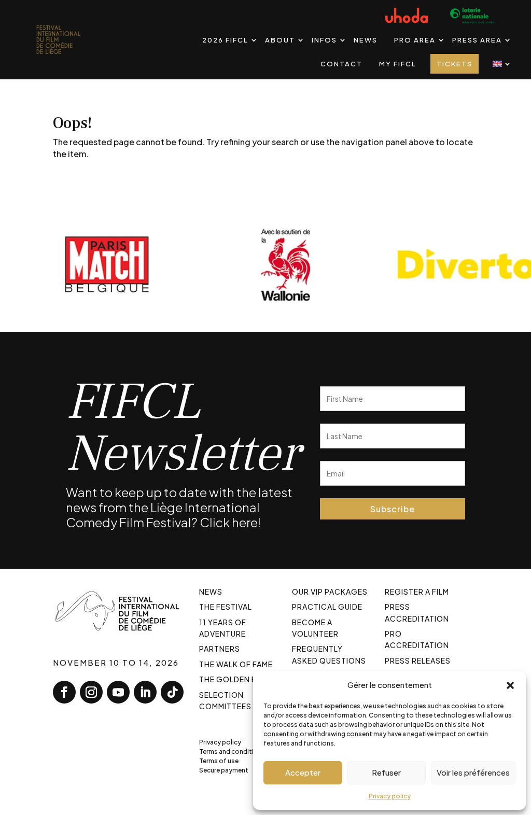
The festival (225, 606)
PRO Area (415, 40)
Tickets (454, 64)
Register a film (417, 591)
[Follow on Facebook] (64, 692)
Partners (219, 648)
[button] (510, 685)
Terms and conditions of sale (243, 751)
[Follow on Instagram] (91, 692)
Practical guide (327, 606)
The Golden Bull (234, 679)
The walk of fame (236, 664)
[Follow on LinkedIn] (145, 692)
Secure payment (223, 770)
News (366, 40)
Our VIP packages (330, 591)
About (280, 40)
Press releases (418, 660)
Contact (341, 64)
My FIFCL (397, 64)
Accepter (302, 772)
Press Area (477, 40)
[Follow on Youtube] (118, 692)
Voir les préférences (473, 772)
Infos (324, 40)
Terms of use (219, 761)
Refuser (386, 772)
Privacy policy (390, 796)
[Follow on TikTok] (172, 692)
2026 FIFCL (225, 40)
